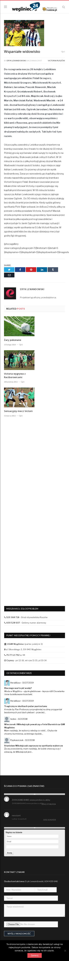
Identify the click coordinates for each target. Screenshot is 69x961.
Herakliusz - (22, 682)
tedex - (18, 719)
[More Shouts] (34, 828)
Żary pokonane (12, 339)
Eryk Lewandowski (16, 60)
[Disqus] (34, 466)
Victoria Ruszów (56, 60)
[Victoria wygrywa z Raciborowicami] (19, 360)
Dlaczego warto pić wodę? (18, 688)
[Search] (63, 7)
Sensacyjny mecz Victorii (18, 411)
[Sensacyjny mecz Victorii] (19, 397)
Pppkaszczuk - (22, 740)
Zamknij (34, 955)
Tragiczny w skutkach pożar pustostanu (25, 706)
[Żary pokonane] (19, 326)
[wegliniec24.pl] (34, 6)
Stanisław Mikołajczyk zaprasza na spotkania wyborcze (33, 745)
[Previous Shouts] (34, 794)
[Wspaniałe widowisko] (34, 33)
